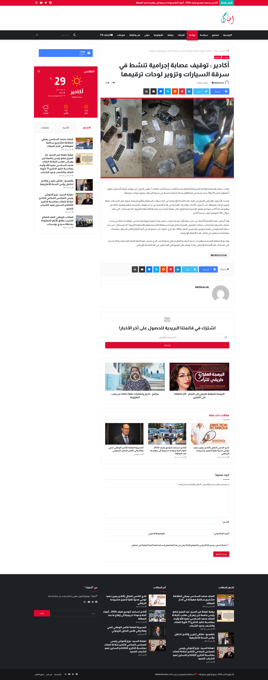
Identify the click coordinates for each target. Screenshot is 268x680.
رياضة (170, 35)
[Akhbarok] (227, 18)
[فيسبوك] (96, 602)
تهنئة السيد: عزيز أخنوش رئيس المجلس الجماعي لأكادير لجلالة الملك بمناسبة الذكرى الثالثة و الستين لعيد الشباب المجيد (56, 201)
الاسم (225, 522)
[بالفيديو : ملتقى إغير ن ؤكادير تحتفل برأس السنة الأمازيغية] (84, 185)
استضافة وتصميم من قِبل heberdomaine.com (174, 674)
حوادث (192, 35)
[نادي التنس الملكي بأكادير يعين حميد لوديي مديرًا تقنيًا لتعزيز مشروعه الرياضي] (210, 434)
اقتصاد (181, 35)
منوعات (121, 35)
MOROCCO (218, 255)
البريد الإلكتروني (220, 533)
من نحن (49, 674)
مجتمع (215, 35)
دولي (147, 35)
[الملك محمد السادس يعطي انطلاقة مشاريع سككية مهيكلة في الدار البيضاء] (84, 143)
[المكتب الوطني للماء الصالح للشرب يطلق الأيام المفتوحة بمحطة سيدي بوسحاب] (84, 221)
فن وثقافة (134, 35)
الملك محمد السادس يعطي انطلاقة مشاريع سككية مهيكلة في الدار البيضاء (57, 143)
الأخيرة (66, 127)
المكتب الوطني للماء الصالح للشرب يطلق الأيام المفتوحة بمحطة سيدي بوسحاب (57, 220)
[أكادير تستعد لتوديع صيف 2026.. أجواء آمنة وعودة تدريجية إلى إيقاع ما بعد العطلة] (167, 434)
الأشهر (87, 127)
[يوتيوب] (88, 602)
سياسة (204, 35)
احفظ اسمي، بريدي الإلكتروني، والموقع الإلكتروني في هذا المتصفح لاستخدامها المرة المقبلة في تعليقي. (179, 545)
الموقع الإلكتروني (156, 533)
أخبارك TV (105, 35)
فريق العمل (39, 674)
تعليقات (45, 127)
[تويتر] (92, 602)
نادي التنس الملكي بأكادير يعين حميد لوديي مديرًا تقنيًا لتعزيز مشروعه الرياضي (211, 450)
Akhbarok (219, 83)
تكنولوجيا (158, 35)
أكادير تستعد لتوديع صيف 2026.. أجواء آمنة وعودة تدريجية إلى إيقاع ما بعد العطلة (177, 2)
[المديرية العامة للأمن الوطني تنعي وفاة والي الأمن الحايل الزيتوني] (124, 434)
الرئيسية (227, 35)
